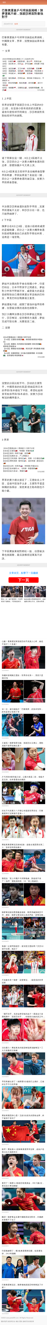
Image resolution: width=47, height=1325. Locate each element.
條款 (17, 1321)
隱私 (20, 1321)
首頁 (4, 2)
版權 (24, 1321)
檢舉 (16, 24)
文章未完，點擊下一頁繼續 (23, 573)
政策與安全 (11, 1321)
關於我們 (4, 1321)
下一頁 (23, 580)
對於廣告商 (30, 1321)
